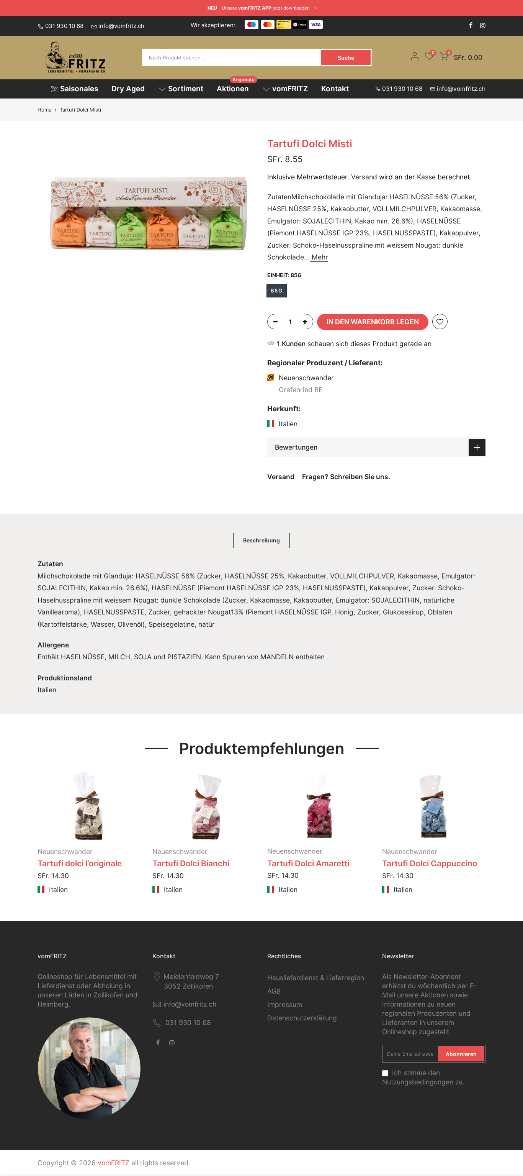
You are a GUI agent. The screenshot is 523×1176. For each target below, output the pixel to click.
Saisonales (79, 88)
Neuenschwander (65, 852)
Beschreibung (261, 540)
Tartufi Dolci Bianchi (190, 863)
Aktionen (236, 86)
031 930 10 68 (64, 26)
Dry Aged (128, 88)
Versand (364, 177)
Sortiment (185, 88)
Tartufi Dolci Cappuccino (429, 863)
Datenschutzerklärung (302, 1018)
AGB (274, 991)
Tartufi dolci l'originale (80, 863)
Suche (346, 57)
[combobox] (232, 57)
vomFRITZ (290, 88)
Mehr (319, 257)
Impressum (284, 1004)
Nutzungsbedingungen (417, 1082)
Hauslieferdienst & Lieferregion (315, 978)
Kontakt (335, 88)
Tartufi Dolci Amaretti (308, 863)
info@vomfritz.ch (121, 26)
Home (45, 110)
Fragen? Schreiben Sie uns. (346, 477)
